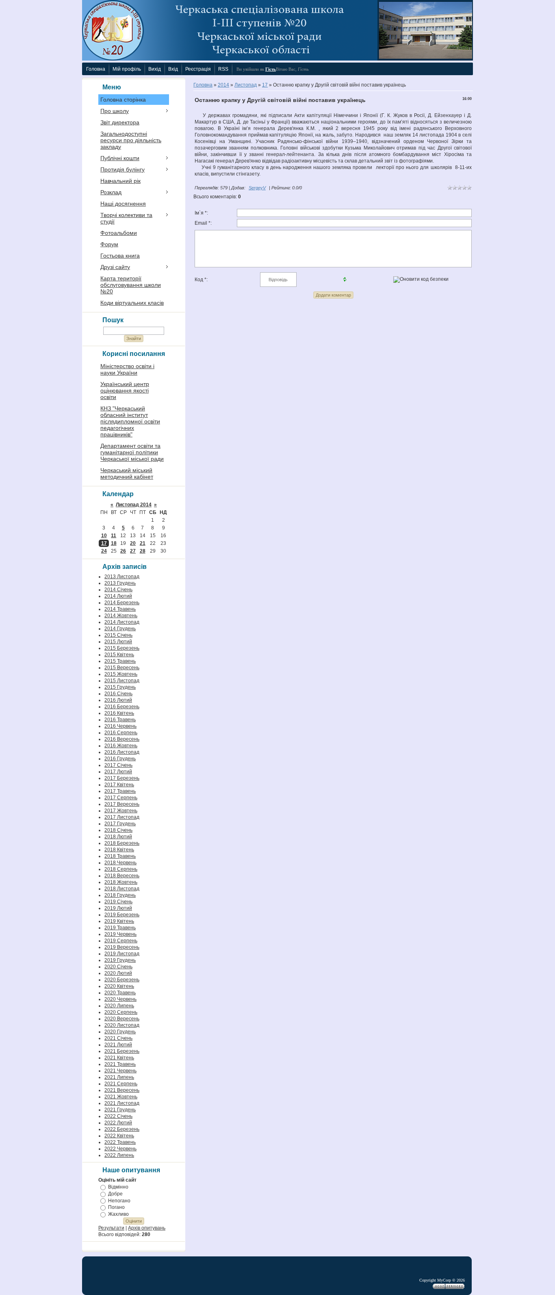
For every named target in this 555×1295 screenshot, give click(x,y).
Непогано (119, 1200)
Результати (111, 1228)
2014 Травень (120, 609)
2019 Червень (120, 934)
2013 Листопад (121, 576)
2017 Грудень (120, 823)
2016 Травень (120, 719)
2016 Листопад (121, 752)
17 (104, 543)
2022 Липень (119, 1155)
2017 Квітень (119, 784)
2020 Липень (119, 1006)
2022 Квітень (119, 1136)
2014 (223, 85)
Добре (115, 1194)
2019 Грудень (120, 960)
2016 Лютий (118, 700)
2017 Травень (120, 791)
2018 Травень (120, 856)
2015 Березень (121, 648)
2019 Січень (118, 902)
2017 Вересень (121, 804)
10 (104, 535)
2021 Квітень (119, 1058)
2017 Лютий (118, 771)
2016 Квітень (119, 713)
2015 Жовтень (120, 674)
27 (133, 551)
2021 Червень (120, 1071)
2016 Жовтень (120, 745)
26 (123, 551)
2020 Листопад (121, 1025)
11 (113, 535)
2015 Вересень (121, 667)
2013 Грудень (120, 583)
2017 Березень (121, 778)
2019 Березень (121, 915)
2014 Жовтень (120, 615)
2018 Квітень (119, 849)
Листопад (245, 85)
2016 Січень (118, 693)
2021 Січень (118, 1038)
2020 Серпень (120, 1012)
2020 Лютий (118, 973)
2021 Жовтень (120, 1097)
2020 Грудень (120, 1032)
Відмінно (118, 1187)
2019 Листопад (121, 954)
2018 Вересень (121, 876)
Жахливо (118, 1214)
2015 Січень (118, 635)
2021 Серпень (120, 1084)
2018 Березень (121, 843)
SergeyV (257, 187)
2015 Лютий (118, 641)
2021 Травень (120, 1064)
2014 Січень (118, 589)
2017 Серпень (120, 797)
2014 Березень (121, 602)
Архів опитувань (146, 1228)
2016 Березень (121, 706)
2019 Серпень (120, 941)
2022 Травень (120, 1142)
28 (142, 551)
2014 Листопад (121, 622)
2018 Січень (118, 830)
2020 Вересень (121, 1019)
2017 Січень (118, 765)
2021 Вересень (121, 1090)
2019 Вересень (121, 947)
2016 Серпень (120, 732)
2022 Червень (120, 1149)
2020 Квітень (119, 986)
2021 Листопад (121, 1103)
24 (104, 551)
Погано (116, 1207)
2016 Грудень (120, 758)
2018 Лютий (118, 836)
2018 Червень (120, 863)
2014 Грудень (120, 628)
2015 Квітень (119, 654)
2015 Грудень (120, 687)
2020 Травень (120, 993)
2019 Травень (120, 928)
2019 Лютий (118, 908)
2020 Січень (118, 967)
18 (114, 543)
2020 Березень (121, 980)
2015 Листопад (121, 680)
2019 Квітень (119, 921)
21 (142, 543)
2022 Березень (121, 1129)
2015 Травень (120, 661)
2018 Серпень (120, 869)
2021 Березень (121, 1051)
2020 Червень (120, 999)
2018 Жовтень (120, 882)
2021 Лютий (118, 1045)
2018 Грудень (120, 895)
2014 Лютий (118, 596)
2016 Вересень (121, 739)
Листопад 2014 (134, 505)
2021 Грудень (120, 1110)
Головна (202, 85)
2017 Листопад (121, 817)
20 (133, 543)
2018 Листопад (121, 889)
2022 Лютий (118, 1123)
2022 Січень (118, 1116)
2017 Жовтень (120, 810)
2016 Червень (120, 726)
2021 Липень (119, 1077)
